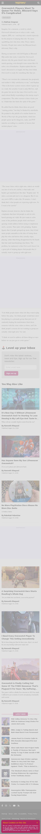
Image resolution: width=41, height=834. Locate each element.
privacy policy (9, 829)
